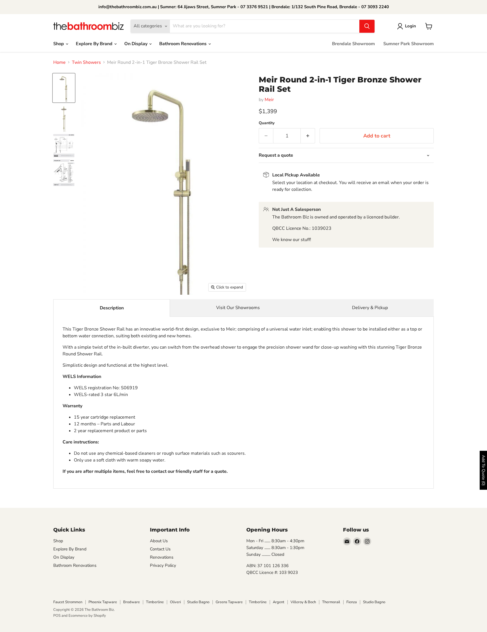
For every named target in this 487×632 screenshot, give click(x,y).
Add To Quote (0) (483, 470)
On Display (136, 44)
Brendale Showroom (353, 44)
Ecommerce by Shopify (87, 615)
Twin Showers (86, 62)
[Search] (367, 26)
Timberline (155, 602)
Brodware (131, 602)
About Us (159, 541)
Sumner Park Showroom (408, 44)
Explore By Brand (95, 44)
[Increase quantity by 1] (308, 136)
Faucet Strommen (67, 602)
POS (57, 615)
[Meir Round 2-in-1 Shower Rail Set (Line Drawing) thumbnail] (64, 146)
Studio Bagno (198, 602)
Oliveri (175, 602)
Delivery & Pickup (370, 308)
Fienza (351, 602)
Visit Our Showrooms (238, 308)
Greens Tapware (229, 602)
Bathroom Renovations (183, 44)
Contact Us (160, 549)
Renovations (161, 557)
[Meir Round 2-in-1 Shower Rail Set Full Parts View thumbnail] (64, 173)
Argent (278, 602)
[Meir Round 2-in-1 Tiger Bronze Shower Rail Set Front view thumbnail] (64, 118)
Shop (59, 44)
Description (112, 308)
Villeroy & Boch (303, 602)
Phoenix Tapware (102, 602)
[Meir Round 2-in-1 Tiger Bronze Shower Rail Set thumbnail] (64, 87)
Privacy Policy (163, 565)
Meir (269, 100)
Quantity (267, 123)
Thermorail (331, 602)
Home (59, 62)
